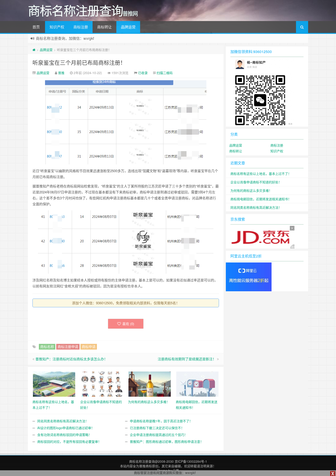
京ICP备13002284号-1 (191, 461)
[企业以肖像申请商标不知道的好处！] (102, 383)
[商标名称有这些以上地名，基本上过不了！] (54, 383)
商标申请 (89, 346)
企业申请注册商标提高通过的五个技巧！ (158, 434)
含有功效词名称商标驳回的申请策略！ (64, 434)
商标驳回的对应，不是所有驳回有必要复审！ (69, 441)
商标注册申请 (68, 346)
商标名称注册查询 (142, 461)
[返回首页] (33, 49)
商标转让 (104, 26)
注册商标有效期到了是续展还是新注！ (187, 358)
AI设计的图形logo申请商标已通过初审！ (65, 427)
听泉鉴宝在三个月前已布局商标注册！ (79, 62)
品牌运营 (128, 26)
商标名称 (47, 346)
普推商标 (145, 466)
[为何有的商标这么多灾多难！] (149, 383)
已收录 (143, 72)
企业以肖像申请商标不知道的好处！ (256, 182)
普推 (61, 72)
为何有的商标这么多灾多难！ (251, 190)
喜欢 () (128, 323)
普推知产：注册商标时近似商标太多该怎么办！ (71, 358)
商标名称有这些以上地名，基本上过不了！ (260, 173)
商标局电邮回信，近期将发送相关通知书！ (260, 199)
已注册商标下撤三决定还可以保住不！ (157, 427)
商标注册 (80, 26)
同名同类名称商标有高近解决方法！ (62, 421)
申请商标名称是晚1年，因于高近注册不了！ (161, 421)
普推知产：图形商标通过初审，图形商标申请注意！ (166, 441)
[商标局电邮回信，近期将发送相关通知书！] (197, 383)
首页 (36, 26)
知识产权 (57, 26)
